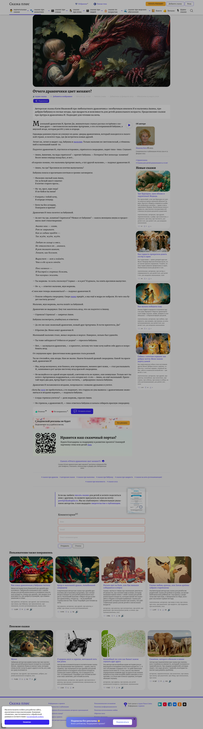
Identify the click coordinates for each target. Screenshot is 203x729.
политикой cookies (35, 717)
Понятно (27, 722)
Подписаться (122, 722)
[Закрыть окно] (134, 719)
